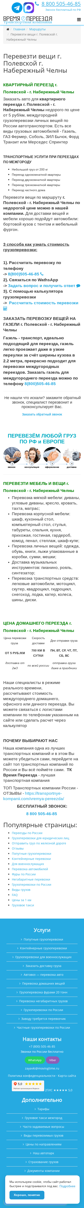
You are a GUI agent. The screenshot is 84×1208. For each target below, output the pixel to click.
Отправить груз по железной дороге (39, 843)
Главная (19, 29)
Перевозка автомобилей (30, 869)
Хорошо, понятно (27, 1195)
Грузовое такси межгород (43, 1118)
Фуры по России (24, 874)
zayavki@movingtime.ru (42, 1068)
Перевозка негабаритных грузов (43, 1001)
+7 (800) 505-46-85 (42, 1046)
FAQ (15, 895)
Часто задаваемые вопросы (43, 1127)
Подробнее (67, 1186)
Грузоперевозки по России (31, 884)
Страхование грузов (43, 1162)
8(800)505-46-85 (23, 274)
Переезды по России (27, 833)
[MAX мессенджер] (28, 10)
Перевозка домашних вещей (43, 983)
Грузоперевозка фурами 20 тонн (43, 992)
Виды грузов (21, 890)
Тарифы (43, 1109)
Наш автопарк (43, 1153)
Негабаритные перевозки (31, 879)
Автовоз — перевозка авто (43, 975)
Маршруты (37, 29)
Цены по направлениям (43, 1144)
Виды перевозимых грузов (43, 1135)
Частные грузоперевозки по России (43, 1027)
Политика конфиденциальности (31, 1076)
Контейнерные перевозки (31, 859)
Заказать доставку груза (43, 966)
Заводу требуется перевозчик (43, 1019)
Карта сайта (67, 1076)
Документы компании (43, 1171)
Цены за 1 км (21, 900)
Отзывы (18, 848)
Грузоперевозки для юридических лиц (40, 838)
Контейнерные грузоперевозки (43, 948)
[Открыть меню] (79, 19)
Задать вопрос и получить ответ (41, 285)
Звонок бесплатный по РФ (63, 10)
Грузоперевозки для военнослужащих (43, 957)
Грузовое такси (23, 905)
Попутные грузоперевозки (31, 853)
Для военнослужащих (28, 864)
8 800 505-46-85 (61, 3)
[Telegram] (17, 10)
